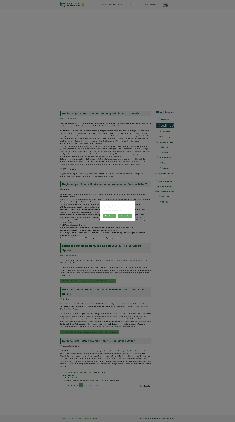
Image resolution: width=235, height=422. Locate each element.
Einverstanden (125, 216)
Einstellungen (109, 216)
